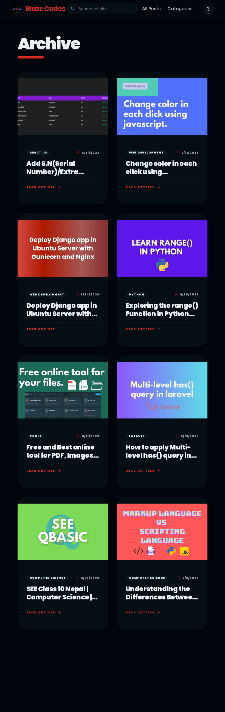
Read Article (40, 187)
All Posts (151, 8)
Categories (180, 8)
